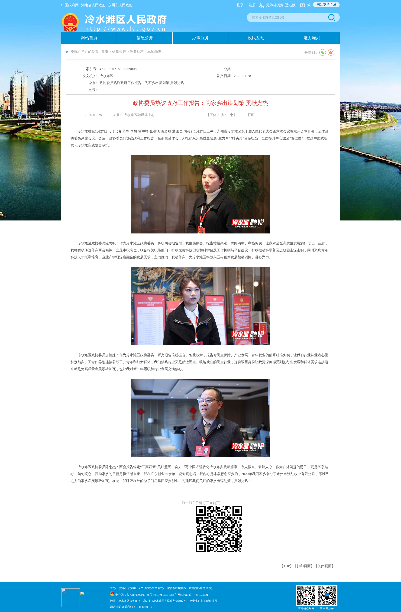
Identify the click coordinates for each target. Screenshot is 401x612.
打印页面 (304, 566)
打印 (251, 115)
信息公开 (144, 38)
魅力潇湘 (312, 38)
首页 (104, 52)
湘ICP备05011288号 (165, 594)
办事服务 (200, 38)
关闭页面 (325, 566)
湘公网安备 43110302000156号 (134, 594)
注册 (252, 5)
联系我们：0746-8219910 (137, 607)
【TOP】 (286, 566)
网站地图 (116, 607)
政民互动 (256, 38)
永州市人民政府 (120, 5)
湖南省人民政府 (93, 5)
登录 (239, 5)
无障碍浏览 (275, 5)
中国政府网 (70, 5)
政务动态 (137, 52)
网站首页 (89, 38)
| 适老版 (290, 5)
